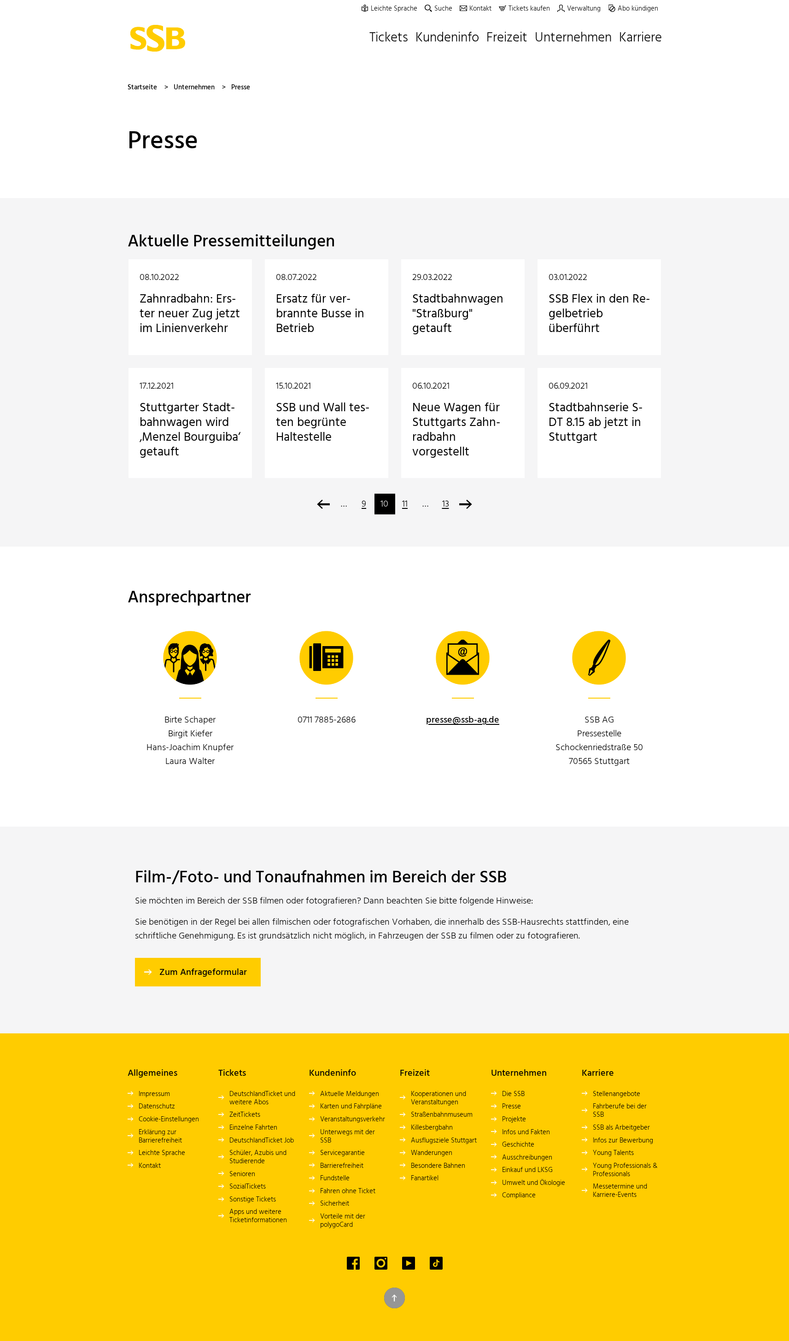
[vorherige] (323, 504)
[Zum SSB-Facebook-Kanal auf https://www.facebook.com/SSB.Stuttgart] (353, 1263)
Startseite (142, 87)
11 (405, 504)
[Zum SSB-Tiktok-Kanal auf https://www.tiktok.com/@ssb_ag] (436, 1263)
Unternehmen (194, 87)
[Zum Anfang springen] (394, 1298)
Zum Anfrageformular (203, 972)
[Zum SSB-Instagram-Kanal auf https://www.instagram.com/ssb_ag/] (380, 1263)
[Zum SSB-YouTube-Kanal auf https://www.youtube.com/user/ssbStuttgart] (408, 1263)
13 (445, 504)
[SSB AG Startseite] (160, 38)
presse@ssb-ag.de (462, 720)
